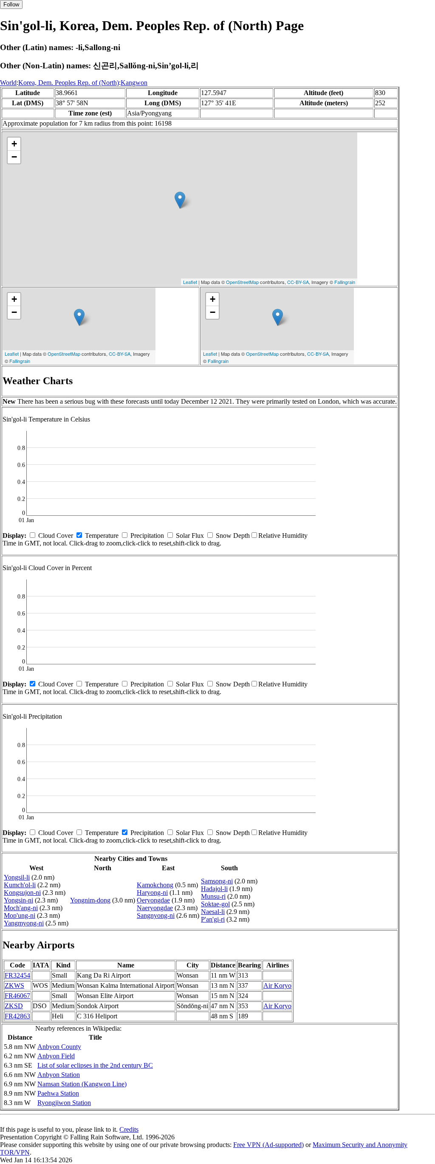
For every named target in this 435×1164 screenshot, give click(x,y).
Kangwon (134, 82)
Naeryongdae (155, 907)
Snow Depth (233, 535)
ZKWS (14, 985)
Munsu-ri (213, 896)
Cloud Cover (55, 535)
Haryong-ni (152, 892)
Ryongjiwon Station (64, 1102)
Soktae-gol (215, 904)
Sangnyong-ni (156, 915)
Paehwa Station (58, 1093)
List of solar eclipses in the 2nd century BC (95, 1065)
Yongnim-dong (90, 900)
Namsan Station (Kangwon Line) (82, 1084)
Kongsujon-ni (22, 892)
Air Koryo (277, 985)
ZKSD (14, 1005)
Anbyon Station (58, 1074)
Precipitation (147, 535)
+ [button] (14, 143)
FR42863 (17, 1016)
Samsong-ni (217, 881)
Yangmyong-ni (24, 923)
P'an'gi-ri (213, 919)
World (8, 82)
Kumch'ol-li (20, 884)
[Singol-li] (180, 200)
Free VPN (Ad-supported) (268, 1144)
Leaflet (190, 281)
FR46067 (17, 995)
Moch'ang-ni (21, 907)
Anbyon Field (56, 1056)
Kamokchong (155, 884)
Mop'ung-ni (19, 915)
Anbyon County (59, 1046)
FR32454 (17, 975)
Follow (11, 4)
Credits (128, 1129)
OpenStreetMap (242, 281)
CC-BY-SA (298, 281)
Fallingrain (344, 281)
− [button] (14, 157)
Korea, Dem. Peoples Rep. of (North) (68, 82)
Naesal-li (213, 911)
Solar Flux (190, 535)
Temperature (102, 535)
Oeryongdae (153, 900)
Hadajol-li (214, 888)
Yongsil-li (17, 877)
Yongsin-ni (18, 900)
